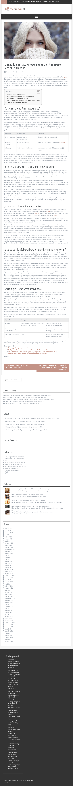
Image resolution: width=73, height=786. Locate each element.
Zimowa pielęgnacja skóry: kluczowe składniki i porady (14, 766)
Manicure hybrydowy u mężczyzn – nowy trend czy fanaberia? (30, 506)
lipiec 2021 (8, 604)
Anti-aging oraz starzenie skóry (14, 457)
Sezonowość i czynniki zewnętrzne (15, 466)
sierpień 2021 (9, 602)
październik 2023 (10, 576)
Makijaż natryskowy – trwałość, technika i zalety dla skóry (21, 403)
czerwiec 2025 (9, 557)
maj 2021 (7, 608)
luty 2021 (7, 614)
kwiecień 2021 (9, 610)
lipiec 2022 (8, 580)
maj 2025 (7, 559)
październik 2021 (10, 598)
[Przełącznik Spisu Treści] (37, 92)
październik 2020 (10, 623)
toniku (56, 215)
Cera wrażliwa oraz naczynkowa (14, 458)
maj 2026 (7, 535)
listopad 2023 (9, 574)
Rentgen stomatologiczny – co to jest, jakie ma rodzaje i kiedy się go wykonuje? (28, 395)
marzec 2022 (9, 588)
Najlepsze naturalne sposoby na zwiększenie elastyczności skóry (28, 350)
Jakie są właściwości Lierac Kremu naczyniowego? (20, 96)
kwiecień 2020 (9, 635)
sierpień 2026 (9, 529)
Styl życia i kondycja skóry (12, 468)
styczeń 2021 (9, 616)
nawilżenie (62, 142)
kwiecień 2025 (9, 561)
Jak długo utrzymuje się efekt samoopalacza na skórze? (28, 500)
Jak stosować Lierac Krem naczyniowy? (17, 98)
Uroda (7, 356)
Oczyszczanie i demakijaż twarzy (15, 462)
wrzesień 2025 (9, 551)
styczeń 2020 (9, 641)
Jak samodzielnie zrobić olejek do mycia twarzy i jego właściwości (24, 424)
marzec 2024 (9, 567)
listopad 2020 (9, 621)
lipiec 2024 (8, 565)
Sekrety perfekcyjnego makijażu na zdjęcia (21, 348)
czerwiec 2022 (9, 582)
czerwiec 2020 (9, 631)
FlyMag (29, 780)
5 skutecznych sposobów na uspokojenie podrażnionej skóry (27, 353)
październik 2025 (10, 549)
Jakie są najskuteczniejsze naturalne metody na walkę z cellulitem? (25, 427)
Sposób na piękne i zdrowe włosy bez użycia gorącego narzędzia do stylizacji (32, 352)
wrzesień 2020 (9, 625)
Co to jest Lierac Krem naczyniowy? (16, 94)
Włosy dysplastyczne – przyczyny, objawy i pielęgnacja (28, 511)
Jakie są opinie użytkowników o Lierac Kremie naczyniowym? (23, 100)
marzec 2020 (9, 637)
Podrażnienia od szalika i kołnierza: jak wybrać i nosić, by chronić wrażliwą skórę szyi (14, 663)
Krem (66, 78)
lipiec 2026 (8, 531)
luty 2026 (7, 541)
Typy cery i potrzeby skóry (12, 470)
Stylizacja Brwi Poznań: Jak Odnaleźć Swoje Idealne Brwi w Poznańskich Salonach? (53, 368)
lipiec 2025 (8, 555)
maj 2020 (7, 633)
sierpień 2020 (9, 627)
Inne (6, 460)
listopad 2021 (9, 596)
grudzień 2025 (9, 545)
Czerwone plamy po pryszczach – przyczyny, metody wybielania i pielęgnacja (14, 695)
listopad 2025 (9, 547)
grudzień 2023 (9, 572)
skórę (48, 211)
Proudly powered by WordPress (12, 780)
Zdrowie (7, 474)
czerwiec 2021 (9, 606)
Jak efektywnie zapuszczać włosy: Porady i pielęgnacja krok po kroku (25, 397)
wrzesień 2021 (9, 600)
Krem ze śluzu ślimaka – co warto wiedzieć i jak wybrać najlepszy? (29, 2)
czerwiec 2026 (9, 533)
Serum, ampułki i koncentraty (13, 464)
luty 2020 (7, 639)
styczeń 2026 (9, 543)
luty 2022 (7, 590)
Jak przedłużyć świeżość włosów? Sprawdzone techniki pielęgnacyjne (32, 489)
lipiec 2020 (8, 629)
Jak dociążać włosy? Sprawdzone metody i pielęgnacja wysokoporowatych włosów (29, 399)
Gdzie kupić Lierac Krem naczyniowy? (17, 102)
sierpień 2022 (9, 578)
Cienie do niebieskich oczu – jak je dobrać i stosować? (27, 494)
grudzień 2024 (9, 563)
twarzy (37, 213)
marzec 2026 (9, 539)
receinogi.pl (20, 72)
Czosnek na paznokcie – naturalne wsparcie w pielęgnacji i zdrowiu (25, 421)
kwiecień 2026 (9, 537)
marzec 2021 (9, 612)
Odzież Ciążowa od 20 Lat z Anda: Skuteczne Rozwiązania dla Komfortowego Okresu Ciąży (32, 418)
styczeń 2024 (9, 569)
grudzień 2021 (9, 594)
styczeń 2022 (9, 592)
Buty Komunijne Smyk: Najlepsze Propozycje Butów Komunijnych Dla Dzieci (27, 430)
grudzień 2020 (9, 619)
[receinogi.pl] (15, 9)
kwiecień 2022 (9, 586)
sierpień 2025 (9, 553)
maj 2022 (7, 584)
